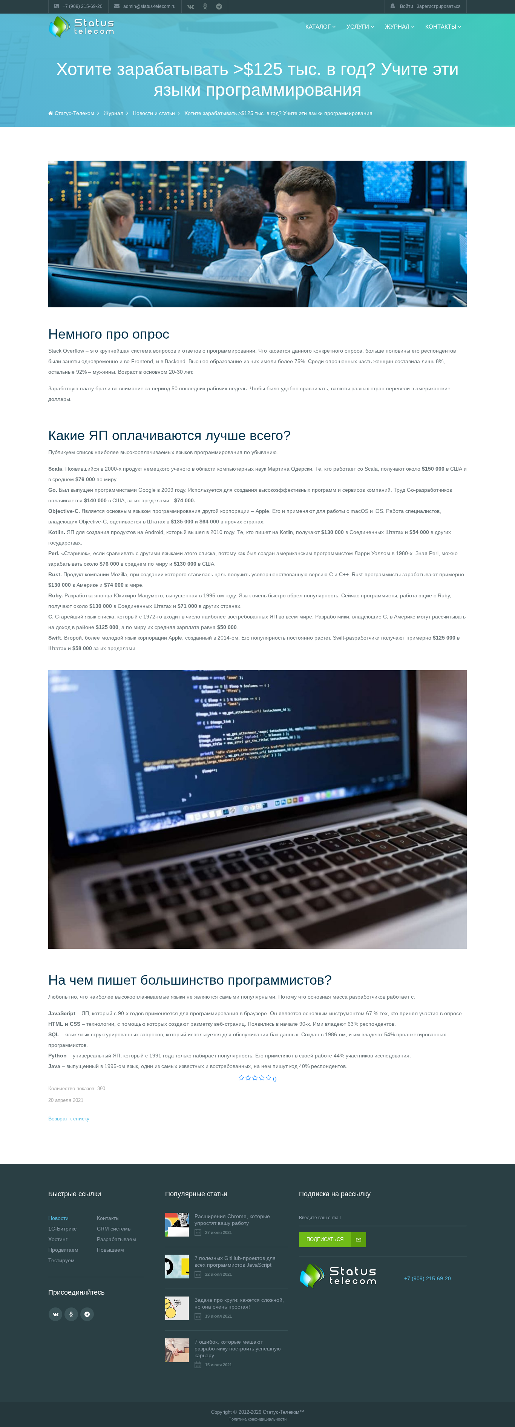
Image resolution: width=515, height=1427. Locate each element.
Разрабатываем (116, 1239)
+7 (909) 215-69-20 (427, 1278)
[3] (255, 1079)
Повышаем (110, 1250)
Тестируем (61, 1260)
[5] (268, 1079)
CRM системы (114, 1229)
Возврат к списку (68, 1119)
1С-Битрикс (62, 1229)
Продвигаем (63, 1250)
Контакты (108, 1218)
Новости (58, 1218)
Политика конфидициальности (257, 1419)
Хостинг (57, 1239)
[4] (262, 1079)
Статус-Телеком (281, 1412)
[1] (241, 1079)
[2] (248, 1079)
